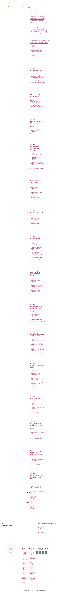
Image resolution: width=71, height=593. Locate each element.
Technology (32, 501)
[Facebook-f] (37, 552)
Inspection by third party (35, 494)
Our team (32, 504)
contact (29, 509)
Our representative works (35, 484)
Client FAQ (32, 508)
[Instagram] (43, 552)
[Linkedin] (40, 552)
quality (29, 492)
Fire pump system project (35, 489)
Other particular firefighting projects (37, 491)
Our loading (32, 499)
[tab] (34, 12)
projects (29, 483)
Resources (32, 503)
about (29, 502)
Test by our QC (33, 496)
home (29, 7)
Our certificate (33, 493)
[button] (35, 6)
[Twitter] (46, 552)
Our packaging (33, 498)
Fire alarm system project (35, 488)
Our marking (32, 497)
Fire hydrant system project (35, 487)
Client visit (32, 507)
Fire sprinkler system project (36, 486)
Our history (32, 506)
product (29, 8)
